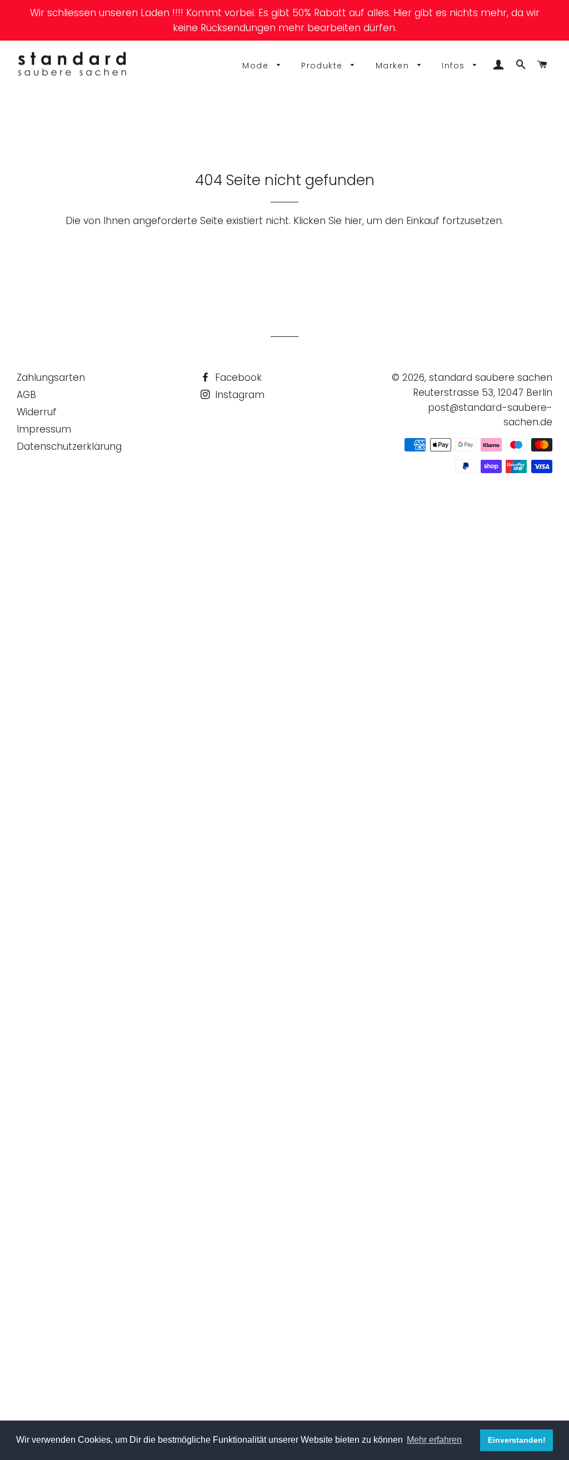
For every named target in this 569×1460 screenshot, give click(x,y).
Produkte (323, 65)
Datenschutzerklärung (69, 446)
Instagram (238, 394)
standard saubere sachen (490, 377)
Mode (256, 65)
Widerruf (37, 412)
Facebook (237, 377)
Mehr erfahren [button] (434, 1439)
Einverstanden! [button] (517, 1440)
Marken (394, 65)
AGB (26, 394)
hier (353, 220)
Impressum (44, 429)
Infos (454, 65)
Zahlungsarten (51, 377)
